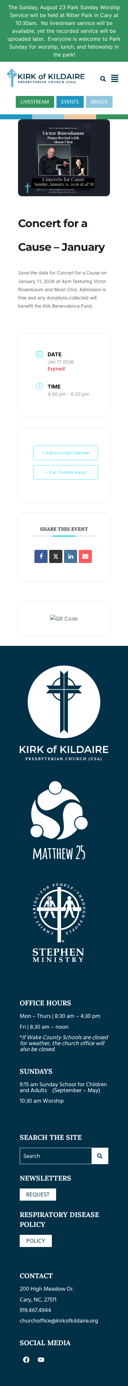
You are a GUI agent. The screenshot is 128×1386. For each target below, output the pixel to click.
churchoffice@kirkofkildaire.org (59, 1321)
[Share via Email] (85, 556)
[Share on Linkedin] (70, 556)
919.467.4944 (35, 1310)
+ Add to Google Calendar (65, 452)
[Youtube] (41, 1359)
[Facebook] (26, 1359)
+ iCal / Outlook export (65, 472)
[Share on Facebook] (41, 556)
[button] (103, 79)
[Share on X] (55, 556)
